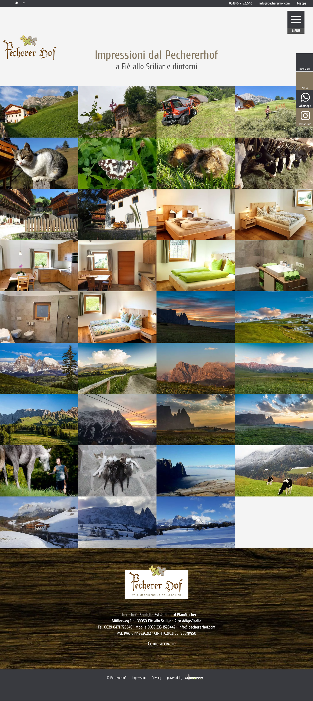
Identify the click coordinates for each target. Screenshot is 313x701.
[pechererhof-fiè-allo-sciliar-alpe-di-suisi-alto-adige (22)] (117, 392)
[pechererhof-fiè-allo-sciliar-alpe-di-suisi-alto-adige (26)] (195, 444)
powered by (175, 678)
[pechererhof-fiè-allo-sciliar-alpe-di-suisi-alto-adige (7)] (195, 187)
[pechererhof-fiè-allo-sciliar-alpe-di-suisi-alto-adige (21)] (39, 392)
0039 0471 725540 (118, 627)
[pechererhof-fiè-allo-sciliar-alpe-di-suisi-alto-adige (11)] (117, 546)
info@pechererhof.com (196, 627)
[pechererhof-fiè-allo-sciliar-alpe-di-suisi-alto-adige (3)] (39, 187)
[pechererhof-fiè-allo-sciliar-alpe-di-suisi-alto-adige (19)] (195, 341)
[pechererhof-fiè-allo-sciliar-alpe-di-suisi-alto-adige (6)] (39, 136)
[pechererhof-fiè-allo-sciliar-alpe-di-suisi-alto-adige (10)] (195, 546)
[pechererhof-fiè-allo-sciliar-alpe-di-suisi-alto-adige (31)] (195, 495)
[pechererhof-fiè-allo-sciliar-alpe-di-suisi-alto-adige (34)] (195, 238)
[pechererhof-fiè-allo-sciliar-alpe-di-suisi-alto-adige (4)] (117, 187)
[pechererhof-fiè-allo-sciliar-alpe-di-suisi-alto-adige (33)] (39, 341)
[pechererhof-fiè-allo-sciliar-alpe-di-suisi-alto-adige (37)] (195, 290)
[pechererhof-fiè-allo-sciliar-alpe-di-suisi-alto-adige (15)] (39, 238)
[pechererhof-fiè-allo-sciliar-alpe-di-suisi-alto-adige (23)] (195, 392)
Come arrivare (162, 644)
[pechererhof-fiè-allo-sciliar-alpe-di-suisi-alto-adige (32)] (117, 341)
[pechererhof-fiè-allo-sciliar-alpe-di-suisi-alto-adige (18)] (117, 238)
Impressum (139, 678)
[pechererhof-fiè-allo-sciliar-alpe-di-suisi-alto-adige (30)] (117, 495)
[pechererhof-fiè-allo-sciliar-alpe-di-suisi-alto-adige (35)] (39, 290)
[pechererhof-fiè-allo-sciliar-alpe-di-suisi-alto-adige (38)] (117, 290)
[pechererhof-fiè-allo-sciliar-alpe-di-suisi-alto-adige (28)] (39, 495)
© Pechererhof (116, 678)
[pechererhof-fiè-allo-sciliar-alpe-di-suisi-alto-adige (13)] (39, 546)
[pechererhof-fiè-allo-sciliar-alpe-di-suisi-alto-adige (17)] (195, 136)
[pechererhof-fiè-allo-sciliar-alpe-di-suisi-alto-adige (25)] (39, 444)
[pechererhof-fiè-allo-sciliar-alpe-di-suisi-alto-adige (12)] (117, 444)
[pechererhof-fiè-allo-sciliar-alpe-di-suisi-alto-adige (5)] (117, 136)
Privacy (156, 678)
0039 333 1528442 (161, 627)
